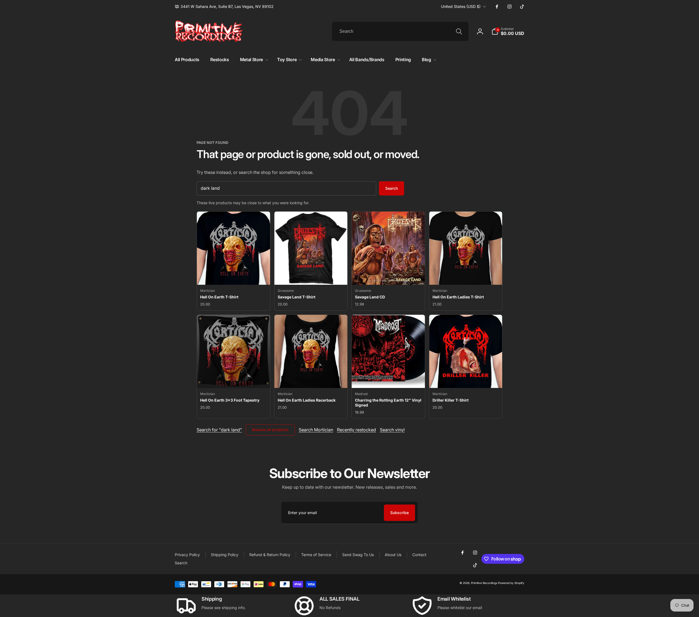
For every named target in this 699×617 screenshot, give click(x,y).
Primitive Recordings (484, 583)
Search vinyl (392, 429)
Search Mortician (316, 429)
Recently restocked (356, 429)
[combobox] (400, 31)
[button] (507, 31)
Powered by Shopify (511, 583)
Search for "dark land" (219, 429)
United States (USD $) (461, 6)
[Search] (459, 31)
